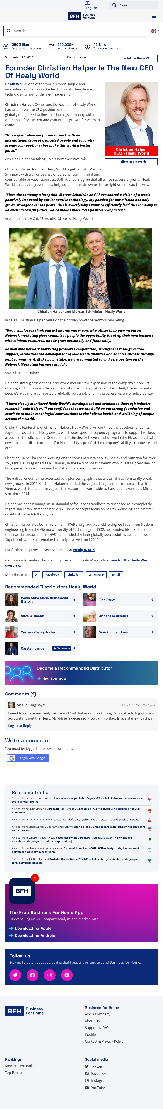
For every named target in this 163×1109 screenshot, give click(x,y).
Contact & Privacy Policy (104, 1041)
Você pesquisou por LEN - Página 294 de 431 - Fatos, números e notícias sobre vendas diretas (77, 810)
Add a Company (97, 1014)
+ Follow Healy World (139, 58)
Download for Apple (33, 928)
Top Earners (14, 1072)
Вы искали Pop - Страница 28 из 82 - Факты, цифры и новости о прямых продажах (76, 821)
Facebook (52, 575)
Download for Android (35, 935)
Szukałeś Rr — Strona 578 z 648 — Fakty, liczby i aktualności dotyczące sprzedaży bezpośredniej (75, 860)
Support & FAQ (97, 1027)
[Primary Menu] (154, 16)
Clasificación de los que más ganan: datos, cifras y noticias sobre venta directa (78, 839)
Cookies (91, 1034)
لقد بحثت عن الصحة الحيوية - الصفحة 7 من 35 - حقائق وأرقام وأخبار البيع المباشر (96, 830)
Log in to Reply (20, 725)
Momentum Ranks (19, 1065)
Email (116, 575)
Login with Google (32, 758)
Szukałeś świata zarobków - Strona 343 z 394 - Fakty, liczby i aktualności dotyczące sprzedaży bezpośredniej (72, 850)
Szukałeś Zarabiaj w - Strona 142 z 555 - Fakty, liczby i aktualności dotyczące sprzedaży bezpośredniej (74, 799)
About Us (92, 1021)
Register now (54, 678)
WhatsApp (96, 575)
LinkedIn (73, 575)
